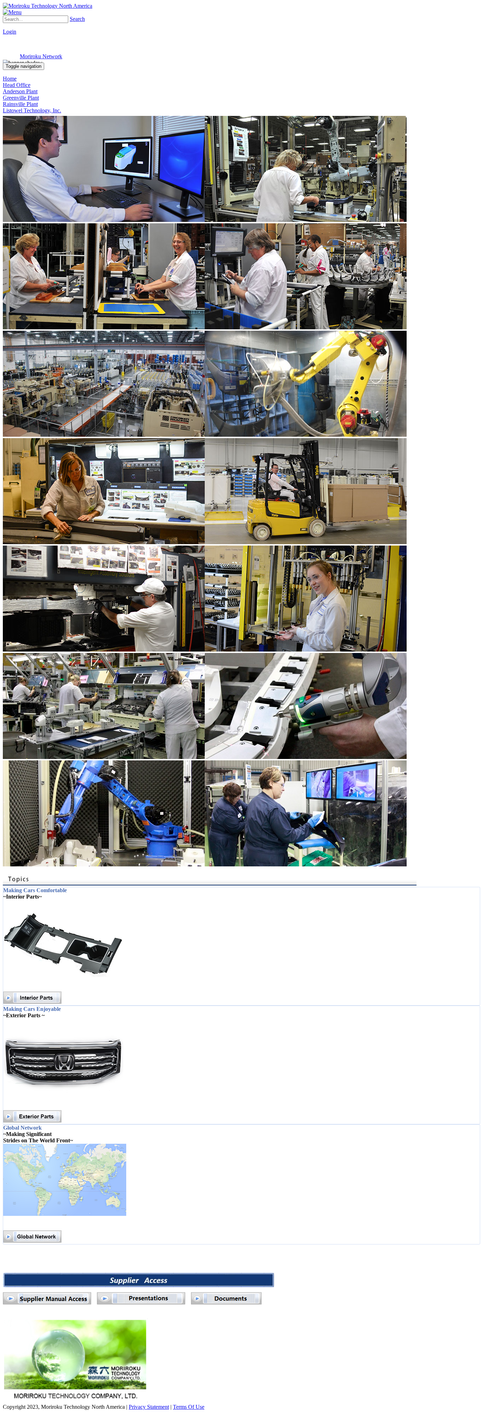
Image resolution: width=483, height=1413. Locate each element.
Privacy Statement (149, 1407)
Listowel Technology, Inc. (32, 110)
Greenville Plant (21, 98)
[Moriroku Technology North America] (47, 6)
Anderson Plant (20, 91)
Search (77, 19)
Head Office (16, 85)
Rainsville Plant (20, 104)
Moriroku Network (41, 56)
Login (9, 32)
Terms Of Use (188, 1407)
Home (10, 79)
